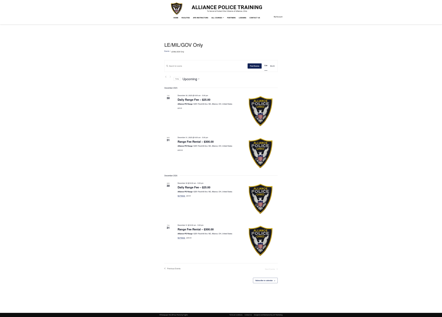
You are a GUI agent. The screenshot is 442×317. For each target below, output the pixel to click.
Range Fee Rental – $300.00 (196, 141)
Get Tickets (181, 196)
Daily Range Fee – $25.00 (194, 99)
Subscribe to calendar (264, 280)
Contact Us (248, 315)
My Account (278, 17)
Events (166, 51)
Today (177, 79)
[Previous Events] (165, 76)
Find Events (254, 66)
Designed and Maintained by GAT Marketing (268, 315)
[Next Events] (170, 76)
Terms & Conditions (235, 315)
